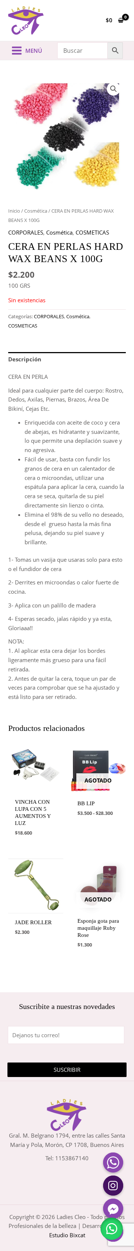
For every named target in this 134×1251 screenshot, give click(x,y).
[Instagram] (113, 1186)
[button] (113, 89)
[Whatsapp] (113, 1162)
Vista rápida (36, 788)
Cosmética (35, 210)
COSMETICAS (92, 232)
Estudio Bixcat (67, 1235)
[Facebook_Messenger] (113, 1209)
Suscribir (67, 1069)
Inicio (14, 210)
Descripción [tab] (24, 359)
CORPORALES (25, 232)
